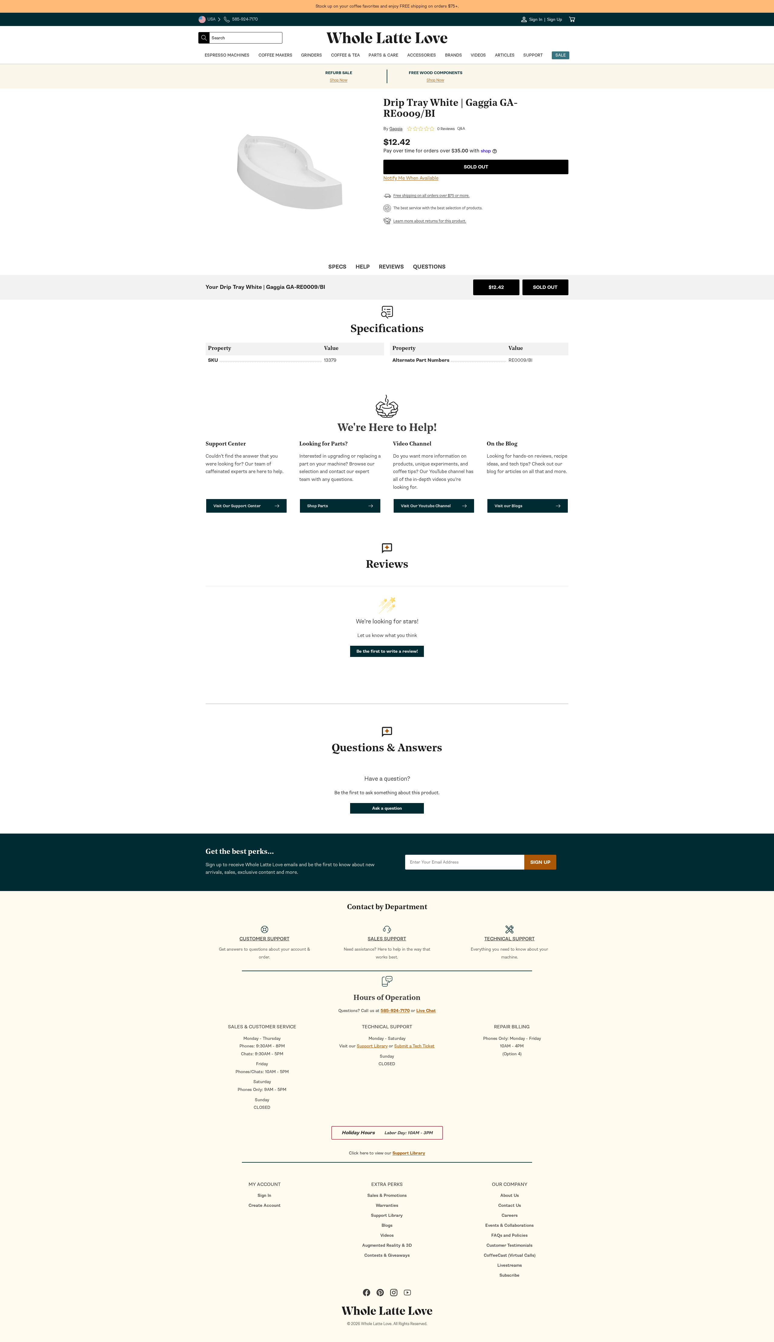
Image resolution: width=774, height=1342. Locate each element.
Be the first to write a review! (387, 651)
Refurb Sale (338, 72)
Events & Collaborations (509, 1225)
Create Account (265, 1205)
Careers (510, 1215)
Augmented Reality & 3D (387, 1245)
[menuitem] (264, 1195)
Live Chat (426, 1010)
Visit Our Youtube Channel (426, 505)
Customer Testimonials (509, 1245)
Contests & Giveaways (387, 1255)
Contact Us (509, 1205)
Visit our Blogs (508, 505)
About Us (509, 1195)
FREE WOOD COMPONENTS (435, 72)
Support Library (372, 1046)
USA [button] (209, 20)
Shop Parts (317, 505)
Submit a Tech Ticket (414, 1046)
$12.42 (496, 287)
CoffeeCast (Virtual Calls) (509, 1255)
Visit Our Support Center (237, 505)
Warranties (387, 1205)
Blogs (387, 1225)
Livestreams (509, 1265)
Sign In (264, 1195)
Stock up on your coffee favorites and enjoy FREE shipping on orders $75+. (387, 6)
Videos (387, 1235)
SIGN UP (540, 862)
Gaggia (395, 129)
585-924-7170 (395, 1010)
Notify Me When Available (410, 178)
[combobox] (246, 38)
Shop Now (338, 80)
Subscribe (509, 1275)
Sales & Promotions (387, 1195)
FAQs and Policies (509, 1235)
